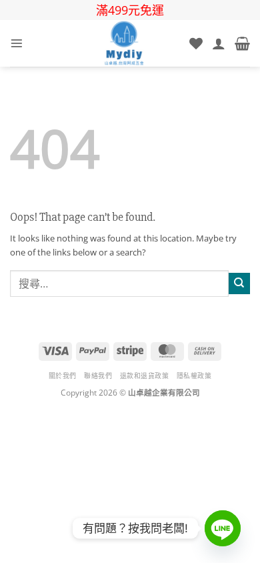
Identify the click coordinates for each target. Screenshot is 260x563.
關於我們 (63, 375)
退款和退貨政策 (144, 375)
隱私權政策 (194, 375)
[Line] (223, 528)
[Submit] (239, 283)
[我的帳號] (218, 43)
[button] (16, 43)
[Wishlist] (196, 43)
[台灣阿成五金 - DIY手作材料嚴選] (124, 43)
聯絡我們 (98, 375)
